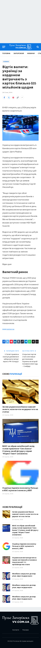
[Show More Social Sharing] (22, 97)
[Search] (37, 46)
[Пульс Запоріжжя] (20, 47)
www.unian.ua (8, 329)
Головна (6, 53)
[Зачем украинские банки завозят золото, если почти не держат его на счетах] (20, 392)
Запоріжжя (19, 53)
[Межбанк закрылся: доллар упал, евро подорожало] (6, 576)
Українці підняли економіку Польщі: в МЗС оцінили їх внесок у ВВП (20, 489)
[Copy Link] (18, 97)
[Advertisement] (20, 21)
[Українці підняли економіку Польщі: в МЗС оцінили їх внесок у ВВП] (20, 473)
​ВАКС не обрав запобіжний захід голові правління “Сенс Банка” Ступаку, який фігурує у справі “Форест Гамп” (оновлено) (18, 450)
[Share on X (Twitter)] (9, 97)
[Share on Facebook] (4, 97)
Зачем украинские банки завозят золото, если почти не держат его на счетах (20, 409)
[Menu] (3, 46)
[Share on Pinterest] (13, 97)
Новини (31, 53)
